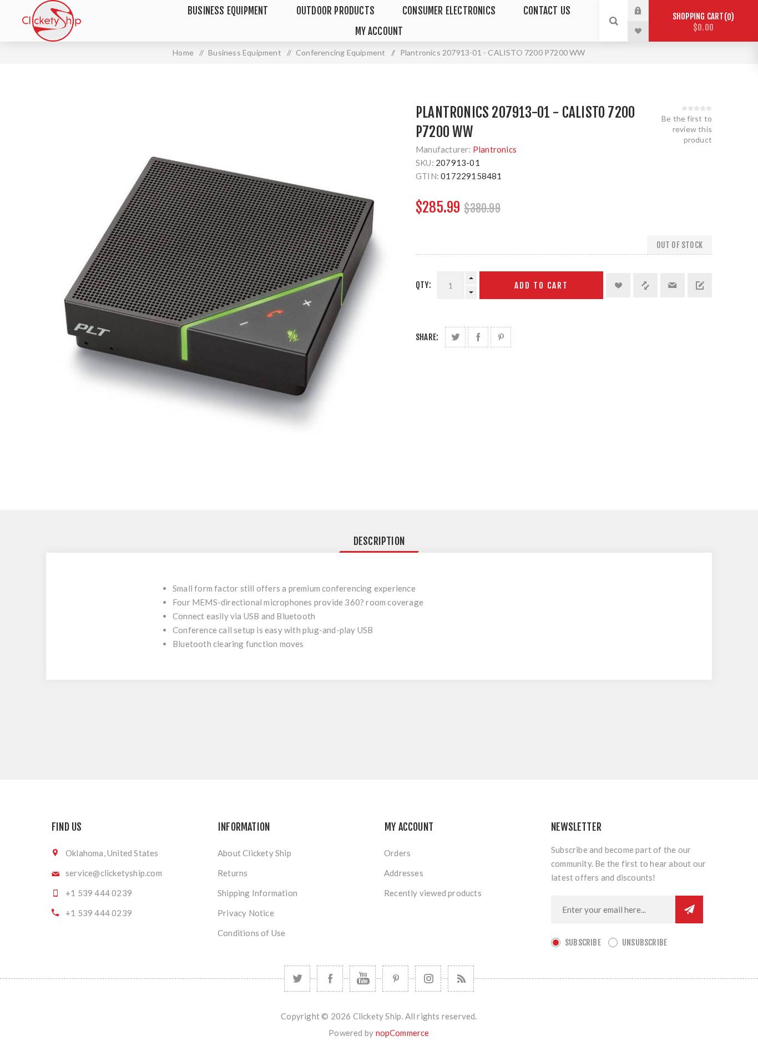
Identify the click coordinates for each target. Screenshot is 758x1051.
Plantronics (495, 149)
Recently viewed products (433, 893)
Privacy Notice (246, 913)
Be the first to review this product (686, 129)
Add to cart (541, 285)
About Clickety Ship (254, 853)
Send (689, 909)
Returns (232, 873)
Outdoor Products (335, 11)
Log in (646, 10)
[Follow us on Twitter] (297, 979)
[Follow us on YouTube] (363, 979)
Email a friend (672, 285)
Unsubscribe (644, 942)
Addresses (403, 873)
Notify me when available (700, 285)
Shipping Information (257, 893)
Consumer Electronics (449, 11)
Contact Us (546, 11)
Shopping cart (702, 22)
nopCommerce (402, 1033)
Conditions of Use (251, 933)
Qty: (423, 285)
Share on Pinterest (501, 337)
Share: (427, 337)
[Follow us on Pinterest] (395, 979)
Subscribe (583, 942)
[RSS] (461, 979)
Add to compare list (645, 285)
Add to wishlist (618, 285)
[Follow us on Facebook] (330, 979)
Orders (397, 853)
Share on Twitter (455, 337)
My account (379, 31)
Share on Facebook (478, 337)
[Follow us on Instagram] (428, 979)
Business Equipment (228, 11)
